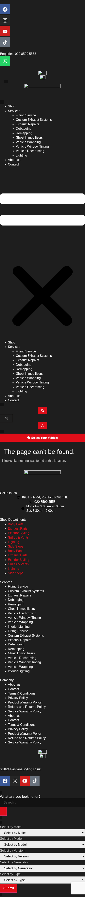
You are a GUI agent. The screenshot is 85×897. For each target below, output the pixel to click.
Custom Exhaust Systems (34, 119)
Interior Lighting (19, 626)
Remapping (24, 133)
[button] (42, 253)
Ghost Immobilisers (29, 137)
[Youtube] (5, 31)
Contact (13, 164)
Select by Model (11, 838)
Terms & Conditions (21, 693)
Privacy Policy (18, 698)
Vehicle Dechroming (30, 151)
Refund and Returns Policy (27, 706)
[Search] (3, 811)
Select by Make (11, 827)
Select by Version (12, 850)
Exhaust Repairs (27, 124)
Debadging (23, 128)
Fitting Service (26, 115)
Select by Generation (14, 862)
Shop (11, 106)
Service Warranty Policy (24, 711)
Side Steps (15, 546)
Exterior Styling (18, 533)
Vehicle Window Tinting (32, 146)
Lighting (21, 155)
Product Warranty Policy (25, 702)
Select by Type (10, 874)
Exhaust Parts (17, 528)
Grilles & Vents (18, 537)
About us (14, 159)
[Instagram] (5, 20)
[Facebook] (5, 9)
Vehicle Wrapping (28, 142)
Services (14, 111)
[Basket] (6, 418)
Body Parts (15, 524)
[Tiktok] (5, 42)
